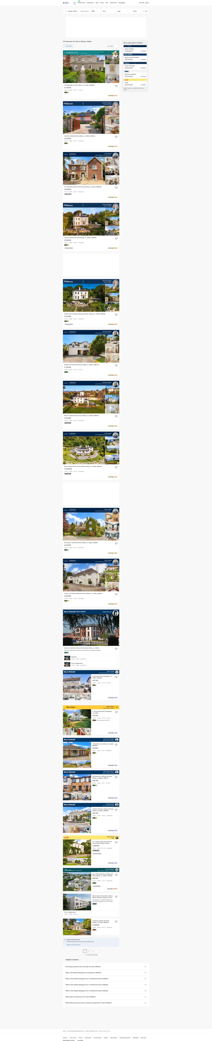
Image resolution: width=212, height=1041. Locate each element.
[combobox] (82, 11)
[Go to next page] (97, 951)
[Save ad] (116, 86)
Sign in (147, 2)
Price (104, 11)
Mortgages (122, 2)
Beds (119, 11)
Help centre (143, 1037)
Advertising (135, 1037)
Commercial (113, 2)
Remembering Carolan (125, 1037)
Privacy (80, 1037)
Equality (106, 1037)
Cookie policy (88, 1037)
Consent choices (97, 1037)
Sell (107, 2)
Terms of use (73, 1037)
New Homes (90, 2)
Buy (75, 2)
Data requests (113, 1037)
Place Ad (141, 2)
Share (102, 2)
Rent (97, 2)
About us (65, 1037)
